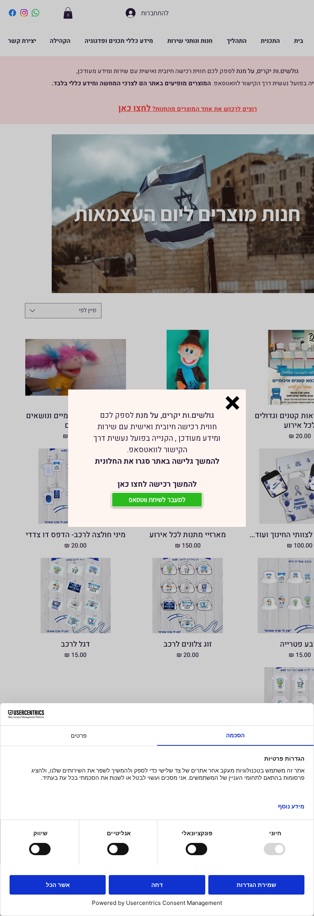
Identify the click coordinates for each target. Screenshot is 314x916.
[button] (232, 403)
